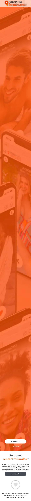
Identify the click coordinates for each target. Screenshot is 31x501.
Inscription (15, 441)
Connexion (15, 446)
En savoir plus (15, 474)
